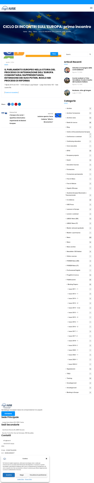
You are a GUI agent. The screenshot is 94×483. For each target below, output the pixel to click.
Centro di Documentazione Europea (79, 132)
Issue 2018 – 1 (80, 341)
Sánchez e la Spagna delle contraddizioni (82, 69)
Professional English (79, 270)
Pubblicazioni (79, 279)
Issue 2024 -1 (80, 359)
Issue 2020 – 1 (80, 350)
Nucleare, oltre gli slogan (81, 90)
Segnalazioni (79, 369)
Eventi (79, 160)
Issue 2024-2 (80, 364)
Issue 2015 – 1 (80, 312)
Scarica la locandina (11, 92)
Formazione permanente (79, 174)
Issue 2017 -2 (80, 336)
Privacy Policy (28, 479)
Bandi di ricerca (79, 122)
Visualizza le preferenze (38, 475)
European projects (79, 155)
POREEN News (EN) (79, 261)
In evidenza (79, 200)
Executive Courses (79, 165)
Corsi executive (79, 146)
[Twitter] (12, 104)
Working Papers (79, 284)
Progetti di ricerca (79, 275)
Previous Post (13, 112)
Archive (79, 108)
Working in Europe (79, 392)
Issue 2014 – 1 (80, 298)
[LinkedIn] (19, 104)
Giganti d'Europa (79, 188)
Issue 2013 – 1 (80, 294)
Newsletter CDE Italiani (79, 251)
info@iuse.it (7, 440)
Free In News (79, 179)
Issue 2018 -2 (80, 345)
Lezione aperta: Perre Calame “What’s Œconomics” (45, 119)
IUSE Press (79, 204)
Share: (3, 104)
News (35, 32)
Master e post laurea (79, 233)
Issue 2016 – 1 (80, 322)
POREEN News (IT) (79, 265)
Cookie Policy (20, 479)
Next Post (50, 113)
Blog (30, 32)
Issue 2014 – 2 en (80, 308)
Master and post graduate (79, 228)
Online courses (79, 256)
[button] (46, 459)
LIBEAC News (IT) (79, 223)
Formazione (79, 169)
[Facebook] (9, 104)
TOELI (79, 373)
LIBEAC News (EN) (79, 218)
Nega (22, 475)
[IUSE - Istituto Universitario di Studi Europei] (8, 8)
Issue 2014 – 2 (80, 303)
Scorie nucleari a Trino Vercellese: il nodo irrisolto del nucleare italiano (82, 80)
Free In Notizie (79, 183)
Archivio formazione (79, 113)
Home (25, 32)
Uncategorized (79, 383)
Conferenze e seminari (79, 136)
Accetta (9, 475)
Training (79, 378)
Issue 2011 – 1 (80, 289)
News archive (79, 247)
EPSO (79, 150)
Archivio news (79, 118)
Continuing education (79, 141)
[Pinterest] (16, 104)
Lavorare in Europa (79, 209)
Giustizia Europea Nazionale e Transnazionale (78, 194)
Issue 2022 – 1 (80, 355)
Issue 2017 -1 (80, 331)
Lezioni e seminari (79, 214)
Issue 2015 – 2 (80, 317)
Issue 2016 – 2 (80, 326)
